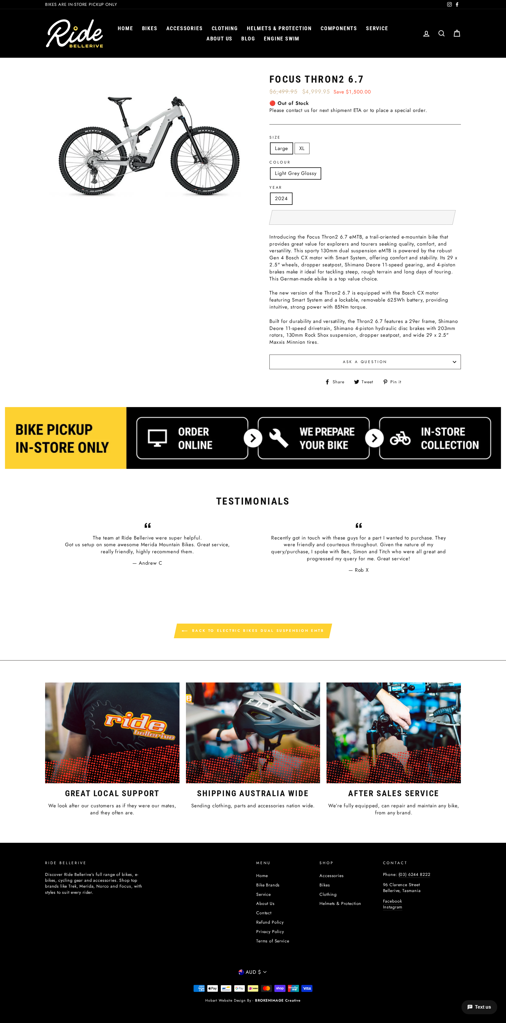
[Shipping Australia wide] (253, 732)
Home (125, 28)
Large (281, 148)
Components (339, 28)
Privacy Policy (270, 932)
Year (275, 187)
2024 (281, 198)
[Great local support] (112, 732)
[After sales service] (393, 732)
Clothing (225, 28)
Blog (248, 38)
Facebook (392, 901)
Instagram (393, 907)
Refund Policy (270, 922)
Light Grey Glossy (295, 173)
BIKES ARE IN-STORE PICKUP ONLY (81, 4)
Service (377, 28)
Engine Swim (282, 38)
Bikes (150, 28)
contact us (298, 110)
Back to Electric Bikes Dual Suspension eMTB (257, 630)
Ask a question (365, 362)
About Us (265, 903)
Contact (263, 913)
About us (219, 38)
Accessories (184, 28)
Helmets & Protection (279, 28)
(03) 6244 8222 (414, 874)
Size (275, 137)
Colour (280, 162)
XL (302, 148)
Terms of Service (272, 941)
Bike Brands (268, 885)
